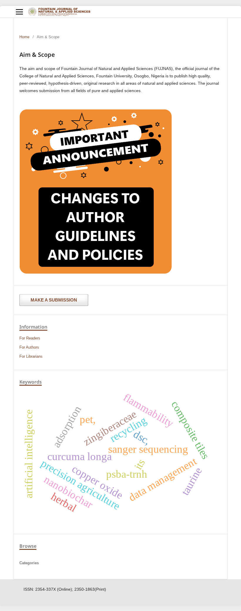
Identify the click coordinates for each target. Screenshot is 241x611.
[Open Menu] (19, 12)
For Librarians (31, 356)
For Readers (29, 338)
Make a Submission (54, 299)
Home (24, 37)
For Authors (29, 347)
